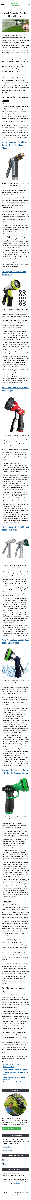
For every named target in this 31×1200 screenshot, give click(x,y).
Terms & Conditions (9, 1151)
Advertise (25, 1192)
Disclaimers (6, 1149)
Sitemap (15, 1194)
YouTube (7, 1161)
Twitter (7, 1165)
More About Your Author (11, 1128)
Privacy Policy (7, 1147)
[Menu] (2, 5)
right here (17, 1183)
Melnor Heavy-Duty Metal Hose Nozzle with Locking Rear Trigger (15, 145)
